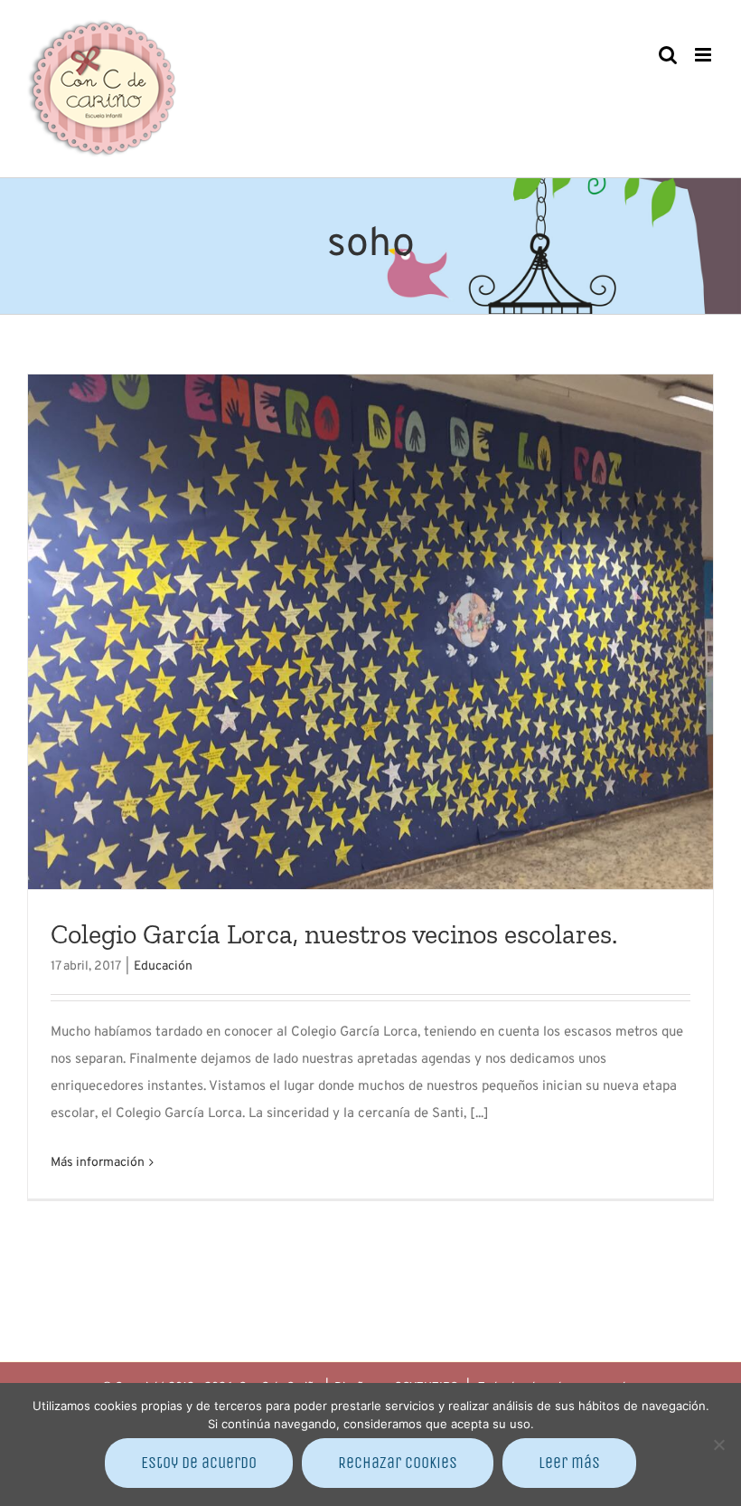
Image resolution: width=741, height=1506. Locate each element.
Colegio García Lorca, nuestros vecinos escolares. (334, 934)
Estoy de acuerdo (199, 1463)
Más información (98, 1162)
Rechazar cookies (397, 1463)
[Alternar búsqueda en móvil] (668, 54)
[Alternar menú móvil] (704, 54)
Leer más (569, 1463)
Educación (163, 966)
